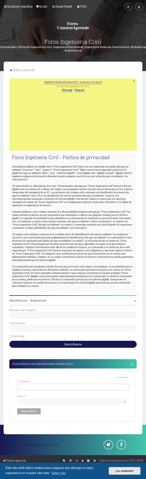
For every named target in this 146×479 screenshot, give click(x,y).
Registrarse (38, 300)
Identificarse (18, 300)
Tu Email (23, 381)
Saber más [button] (58, 473)
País (21, 396)
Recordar (19, 336)
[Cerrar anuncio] (134, 80)
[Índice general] (73, 25)
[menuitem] (42, 6)
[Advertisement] (73, 120)
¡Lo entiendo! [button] (124, 470)
